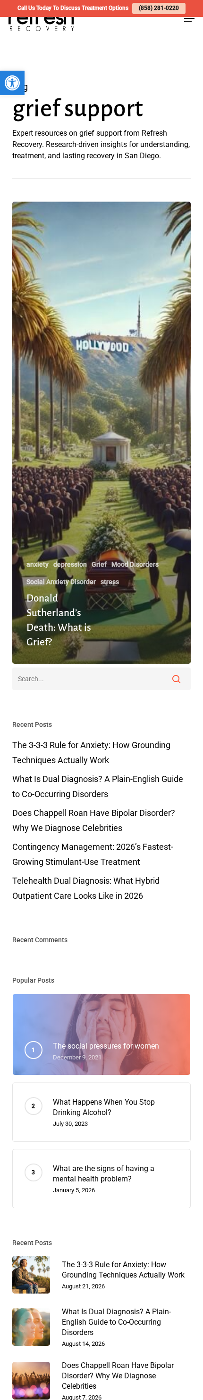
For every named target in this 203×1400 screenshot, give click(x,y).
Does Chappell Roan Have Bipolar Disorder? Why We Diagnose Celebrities (93, 820)
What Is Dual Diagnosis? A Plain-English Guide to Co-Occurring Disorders (97, 786)
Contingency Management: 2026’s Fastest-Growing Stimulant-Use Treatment (92, 854)
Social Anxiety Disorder (61, 582)
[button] (12, 83)
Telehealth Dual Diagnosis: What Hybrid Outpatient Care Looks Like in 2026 (86, 888)
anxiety (37, 564)
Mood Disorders (135, 564)
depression (70, 564)
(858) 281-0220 (159, 8)
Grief (99, 564)
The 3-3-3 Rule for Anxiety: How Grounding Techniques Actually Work (91, 752)
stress (110, 582)
